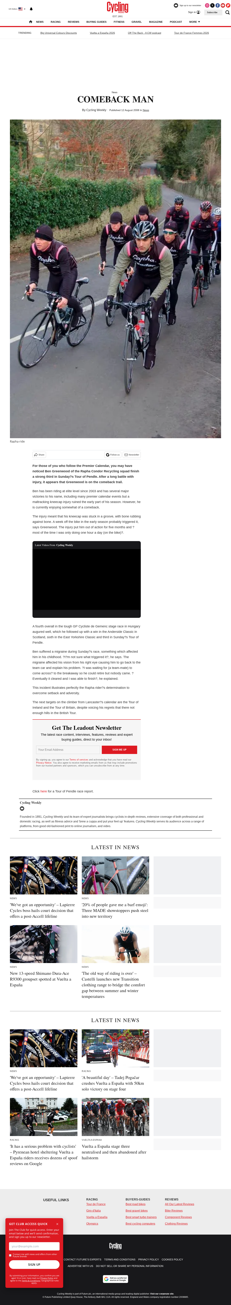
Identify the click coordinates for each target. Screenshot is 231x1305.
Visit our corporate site (162, 1294)
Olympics (92, 1223)
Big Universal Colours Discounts (58, 32)
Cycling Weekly (96, 110)
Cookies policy (172, 1259)
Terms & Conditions (31, 1280)
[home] (30, 22)
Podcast (176, 21)
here (43, 791)
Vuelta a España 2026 (102, 32)
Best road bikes (135, 1204)
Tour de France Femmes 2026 (191, 32)
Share (41, 455)
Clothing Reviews (176, 1223)
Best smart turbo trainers (141, 1217)
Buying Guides (96, 21)
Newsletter (134, 455)
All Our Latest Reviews (179, 1204)
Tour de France (96, 1204)
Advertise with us (80, 1266)
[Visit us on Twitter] (212, 5)
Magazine (156, 21)
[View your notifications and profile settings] (31, 9)
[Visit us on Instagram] (207, 5)
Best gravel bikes (137, 1210)
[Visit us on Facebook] (217, 5)
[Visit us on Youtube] (223, 5)
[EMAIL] (23, 808)
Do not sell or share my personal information (129, 1266)
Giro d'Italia (93, 1210)
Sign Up (34, 1265)
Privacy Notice (43, 762)
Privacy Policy (46, 1278)
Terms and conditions (119, 1259)
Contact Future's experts (82, 1259)
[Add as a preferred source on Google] (115, 1279)
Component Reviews (178, 1217)
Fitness (119, 21)
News (39, 21)
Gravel (137, 21)
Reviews (73, 21)
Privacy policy (148, 1259)
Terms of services (79, 759)
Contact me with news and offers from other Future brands (35, 1255)
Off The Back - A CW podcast (144, 32)
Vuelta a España (96, 1217)
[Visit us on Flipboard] (228, 5)
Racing (56, 21)
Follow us (115, 455)
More (193, 21)
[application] (86, 579)
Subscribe (212, 12)
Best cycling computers (140, 1223)
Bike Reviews (174, 1210)
